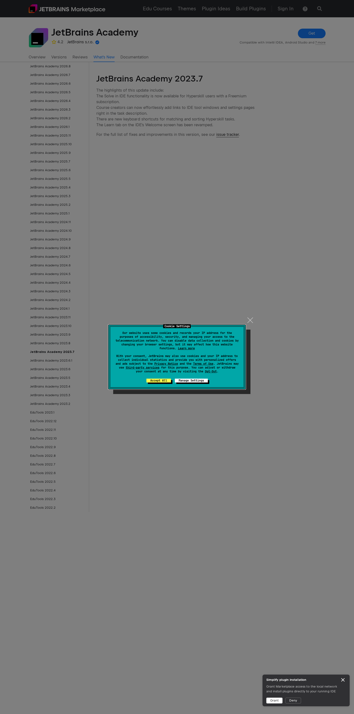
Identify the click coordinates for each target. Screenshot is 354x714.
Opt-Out (211, 371)
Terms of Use (203, 364)
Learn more (186, 348)
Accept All (158, 380)
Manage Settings (191, 380)
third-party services (142, 368)
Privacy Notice (166, 364)
